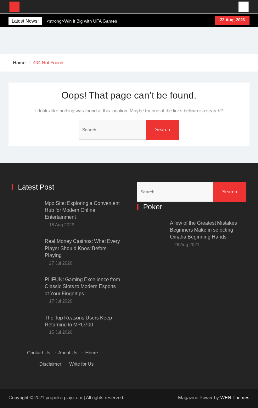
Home (91, 352)
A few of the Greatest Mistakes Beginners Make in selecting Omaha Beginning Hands (203, 230)
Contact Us (38, 352)
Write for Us (81, 364)
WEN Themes (235, 397)
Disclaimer (50, 364)
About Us (67, 352)
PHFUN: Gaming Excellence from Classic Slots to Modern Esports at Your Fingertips (82, 286)
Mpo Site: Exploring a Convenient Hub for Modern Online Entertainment (82, 210)
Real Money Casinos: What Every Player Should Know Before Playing (82, 248)
